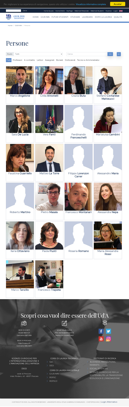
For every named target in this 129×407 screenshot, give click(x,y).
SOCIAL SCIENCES (99, 368)
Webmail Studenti (97, 11)
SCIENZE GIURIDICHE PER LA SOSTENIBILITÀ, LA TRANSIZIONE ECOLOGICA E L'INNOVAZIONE (106, 375)
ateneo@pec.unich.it (66, 333)
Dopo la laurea (103, 17)
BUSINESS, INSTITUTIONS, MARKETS (103, 363)
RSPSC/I (53, 381)
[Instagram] (108, 338)
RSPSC (52, 377)
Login (116, 11)
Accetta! (118, 4)
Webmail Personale (82, 11)
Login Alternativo (109, 402)
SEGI (51, 365)
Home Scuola (48, 11)
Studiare (75, 17)
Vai (110, 54)
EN (121, 11)
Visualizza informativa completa (91, 4)
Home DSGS (59, 11)
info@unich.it (67, 330)
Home (36, 17)
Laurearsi (87, 17)
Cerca (25, 10)
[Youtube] (101, 338)
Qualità (118, 17)
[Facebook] (101, 331)
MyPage (70, 11)
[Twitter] (108, 331)
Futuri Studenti (60, 17)
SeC (51, 362)
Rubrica (108, 11)
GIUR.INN (45, 17)
